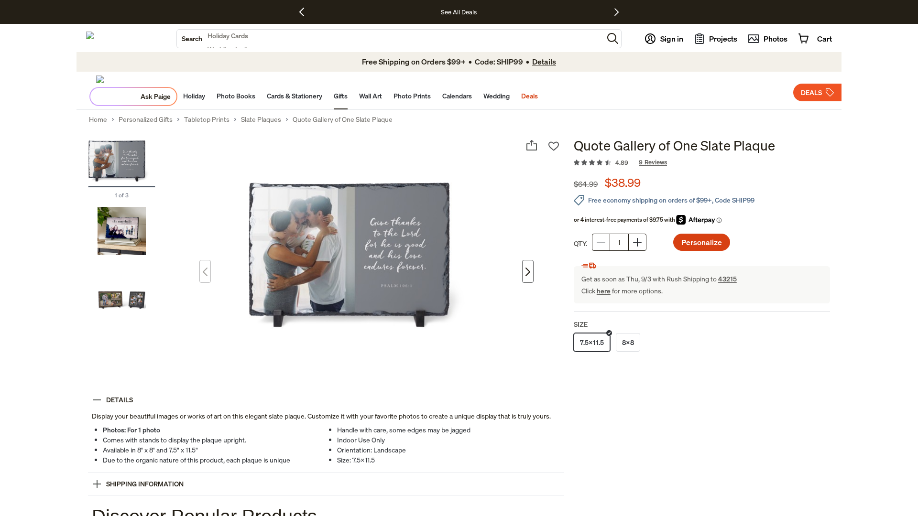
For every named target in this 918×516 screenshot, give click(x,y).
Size (581, 324)
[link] (702, 163)
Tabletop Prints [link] (207, 119)
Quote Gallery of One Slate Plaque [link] (343, 119)
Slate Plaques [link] (261, 119)
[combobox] (390, 39)
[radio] (592, 342)
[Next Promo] (616, 12)
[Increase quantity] (637, 242)
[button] (612, 38)
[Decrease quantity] (601, 242)
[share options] (531, 145)
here (604, 290)
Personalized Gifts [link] (146, 119)
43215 (727, 278)
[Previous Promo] (305, 12)
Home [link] (98, 119)
